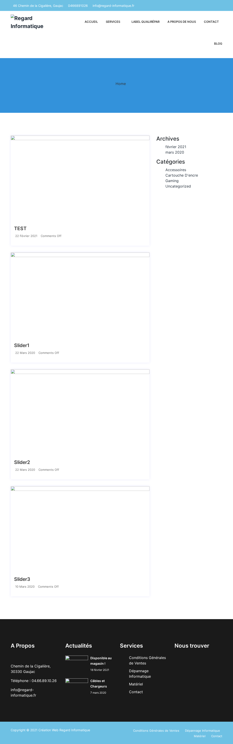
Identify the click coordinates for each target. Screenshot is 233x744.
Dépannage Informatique (202, 730)
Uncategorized (178, 186)
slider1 (21, 345)
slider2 (22, 462)
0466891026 (78, 6)
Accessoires (175, 169)
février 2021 (175, 146)
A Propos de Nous (181, 21)
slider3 (22, 579)
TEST (20, 228)
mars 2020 (174, 152)
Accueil (91, 21)
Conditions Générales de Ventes (156, 730)
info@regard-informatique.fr (113, 6)
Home (121, 83)
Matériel (136, 684)
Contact (211, 21)
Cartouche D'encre (181, 175)
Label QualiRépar (146, 21)
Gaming (172, 180)
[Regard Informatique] (34, 22)
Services (113, 21)
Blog (218, 43)
